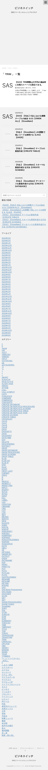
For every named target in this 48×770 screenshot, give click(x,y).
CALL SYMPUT (8, 392)
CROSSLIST (7, 419)
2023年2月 (6, 262)
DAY (4, 440)
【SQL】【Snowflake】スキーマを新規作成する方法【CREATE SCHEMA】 (30, 167)
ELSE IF (5, 463)
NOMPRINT (7, 536)
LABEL (5, 500)
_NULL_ (5, 661)
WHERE (5, 650)
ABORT (5, 377)
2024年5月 (6, 238)
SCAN (4, 596)
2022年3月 (6, 289)
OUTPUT (6, 556)
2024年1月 (6, 243)
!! (2, 344)
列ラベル (5, 701)
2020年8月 (6, 318)
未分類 (4, 723)
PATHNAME (7, 561)
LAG (3, 502)
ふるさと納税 (7, 665)
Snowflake (6, 606)
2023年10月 (7, 250)
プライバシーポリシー (27, 748)
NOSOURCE (7, 544)
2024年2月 (6, 241)
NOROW (5, 542)
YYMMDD (6, 656)
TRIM (34, 88)
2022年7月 (6, 279)
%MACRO (6, 355)
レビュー (5, 699)
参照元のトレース (9, 706)
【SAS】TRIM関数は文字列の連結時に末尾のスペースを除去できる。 (30, 83)
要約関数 (5, 731)
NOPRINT (6, 538)
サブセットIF (7, 682)
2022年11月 (7, 270)
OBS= (4, 548)
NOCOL (5, 527)
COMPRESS (7, 400)
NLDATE (5, 523)
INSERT (5, 490)
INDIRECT (6, 484)
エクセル (5, 670)
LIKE (4, 509)
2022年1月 (6, 294)
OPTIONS (6, 552)
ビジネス (5, 689)
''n (2, 369)
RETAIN (5, 583)
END (4, 465)
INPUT (4, 488)
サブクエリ (6, 680)
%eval (4, 348)
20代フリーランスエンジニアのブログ (24, 760)
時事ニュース (7, 718)
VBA (4, 646)
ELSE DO (6, 461)
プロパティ (6, 694)
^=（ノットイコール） (11, 658)
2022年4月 (6, 287)
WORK (5, 652)
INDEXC (5, 481)
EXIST (4, 469)
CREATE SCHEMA (10, 415)
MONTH (5, 519)
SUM (4, 617)
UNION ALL (7, 642)
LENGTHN (6, 504)
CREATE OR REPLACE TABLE (15, 411)
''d (2, 367)
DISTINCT (6, 446)
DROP (4, 448)
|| (2, 663)
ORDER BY (7, 554)
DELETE (5, 442)
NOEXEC (6, 533)
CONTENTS (7, 402)
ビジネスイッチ (24, 8)
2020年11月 (7, 311)
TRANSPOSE (8, 635)
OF (3, 550)
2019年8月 (6, 335)
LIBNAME (6, 506)
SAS (29, 88)
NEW (4, 521)
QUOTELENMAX (9, 577)
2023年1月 (6, 265)
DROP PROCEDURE (11, 452)
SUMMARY (6, 621)
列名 (3, 704)
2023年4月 (6, 258)
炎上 (3, 728)
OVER (4, 558)
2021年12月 (7, 296)
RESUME (6, 581)
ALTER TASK (7, 384)
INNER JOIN (7, 486)
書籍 (3, 721)
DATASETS (7, 432)
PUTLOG (5, 573)
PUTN (4, 575)
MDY (4, 515)
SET (3, 598)
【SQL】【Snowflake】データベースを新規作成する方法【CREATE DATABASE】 (30, 183)
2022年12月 (7, 267)
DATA (4, 429)
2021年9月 (6, 304)
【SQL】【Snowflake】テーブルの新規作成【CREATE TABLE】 (30, 149)
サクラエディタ (8, 677)
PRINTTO (6, 567)
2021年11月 (7, 299)
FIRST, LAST (7, 471)
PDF (4, 563)
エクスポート (7, 667)
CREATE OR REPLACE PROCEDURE (18, 407)
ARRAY (5, 386)
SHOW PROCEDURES (12, 602)
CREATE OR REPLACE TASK (14, 413)
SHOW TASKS (8, 604)
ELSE (4, 459)
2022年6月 (6, 282)
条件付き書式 (7, 726)
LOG (4, 513)
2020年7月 (6, 321)
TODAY (5, 633)
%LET (4, 353)
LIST (4, 511)
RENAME (6, 579)
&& (3, 363)
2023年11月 (7, 248)
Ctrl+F (4, 423)
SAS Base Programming (12, 590)
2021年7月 (6, 309)
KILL (4, 498)
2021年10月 (7, 301)
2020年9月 (6, 316)
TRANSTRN (7, 637)
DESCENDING (8, 444)
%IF (3, 350)
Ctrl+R (4, 425)
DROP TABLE (8, 457)
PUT (4, 569)
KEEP (4, 496)
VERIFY (5, 648)
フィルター (6, 692)
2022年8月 (6, 277)
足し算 (4, 733)
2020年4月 (6, 328)
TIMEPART (6, 627)
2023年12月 (7, 245)
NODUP (5, 529)
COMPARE (6, 398)
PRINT (4, 565)
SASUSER (6, 594)
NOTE (4, 546)
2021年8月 (6, 306)
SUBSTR (6, 615)
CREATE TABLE (9, 417)
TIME (4, 625)
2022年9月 (6, 275)
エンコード (6, 672)
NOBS (4, 525)
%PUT (4, 359)
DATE (4, 434)
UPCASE (6, 644)
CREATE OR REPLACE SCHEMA (16, 409)
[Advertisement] (24, 40)
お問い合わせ (13, 748)
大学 (3, 711)
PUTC (4, 571)
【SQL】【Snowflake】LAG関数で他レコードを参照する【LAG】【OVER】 (30, 135)
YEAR (4, 654)
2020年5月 (6, 326)
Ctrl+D (4, 421)
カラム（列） (7, 675)
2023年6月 (6, 253)
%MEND (5, 357)
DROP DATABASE (10, 450)
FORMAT (6, 473)
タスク (4, 687)
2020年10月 (7, 313)
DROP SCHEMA (9, 454)
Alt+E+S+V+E (7, 382)
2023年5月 (6, 255)
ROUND (5, 585)
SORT (4, 608)
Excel (4, 467)
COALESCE (7, 396)
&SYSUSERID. (8, 365)
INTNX (4, 494)
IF (2, 477)
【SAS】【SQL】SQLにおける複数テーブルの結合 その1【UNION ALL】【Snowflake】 (30, 118)
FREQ (4, 475)
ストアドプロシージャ (11, 684)
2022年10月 (7, 272)
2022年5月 (6, 284)
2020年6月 (6, 323)
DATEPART (7, 436)
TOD (4, 631)
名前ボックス (7, 709)
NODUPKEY (7, 531)
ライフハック (7, 697)
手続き (4, 716)
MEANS (5, 517)
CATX (4, 394)
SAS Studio (6, 592)
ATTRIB (5, 388)
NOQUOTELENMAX (10, 540)
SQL (3, 610)
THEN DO (6, 623)
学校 (3, 714)
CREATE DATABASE (11, 405)
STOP (4, 613)
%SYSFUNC (7, 361)
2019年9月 (6, 333)
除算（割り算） (8, 735)
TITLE (4, 629)
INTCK (4, 492)
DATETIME (6, 438)
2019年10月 (7, 330)
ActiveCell (6, 380)
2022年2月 (6, 292)
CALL (4, 390)
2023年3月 (6, 260)
